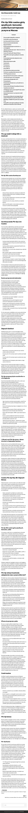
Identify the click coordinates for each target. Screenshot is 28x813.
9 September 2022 (6, 15)
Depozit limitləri (7, 44)
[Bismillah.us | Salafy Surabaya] (14, 7)
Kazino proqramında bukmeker (11, 43)
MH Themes (22, 811)
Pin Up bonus (7, 65)
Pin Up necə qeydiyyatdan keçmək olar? (13, 72)
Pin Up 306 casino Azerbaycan (11, 39)
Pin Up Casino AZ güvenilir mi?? (11, 79)
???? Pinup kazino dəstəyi (9, 73)
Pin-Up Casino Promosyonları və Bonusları (13, 75)
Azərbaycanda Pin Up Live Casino (11, 41)
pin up (7, 172)
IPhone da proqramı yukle (9, 61)
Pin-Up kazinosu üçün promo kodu (12, 70)
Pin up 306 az (7, 68)
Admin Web (14, 15)
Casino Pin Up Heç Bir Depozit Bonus (12, 53)
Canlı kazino (6, 63)
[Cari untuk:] (14, 805)
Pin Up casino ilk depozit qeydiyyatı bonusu (14, 86)
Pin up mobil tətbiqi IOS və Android (12, 37)
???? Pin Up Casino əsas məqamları (12, 77)
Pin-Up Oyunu (7, 66)
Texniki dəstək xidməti (9, 88)
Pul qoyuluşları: (7, 81)
